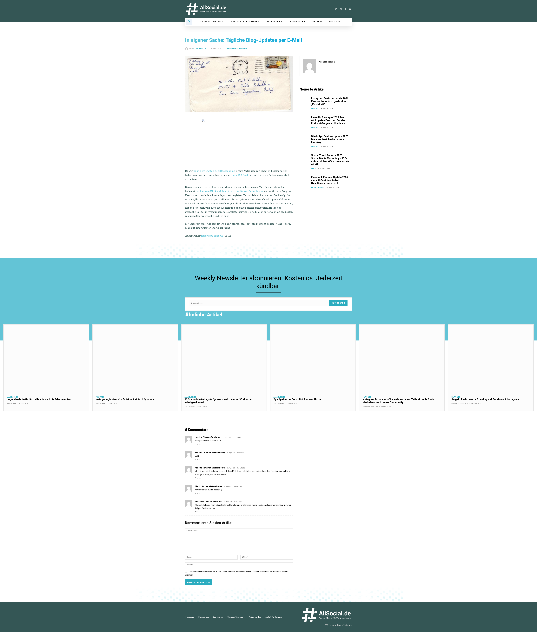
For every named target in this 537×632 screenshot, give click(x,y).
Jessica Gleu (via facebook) (208, 437)
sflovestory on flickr (212, 235)
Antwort (197, 444)
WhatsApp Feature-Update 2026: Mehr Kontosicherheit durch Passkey (330, 139)
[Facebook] (345, 9)
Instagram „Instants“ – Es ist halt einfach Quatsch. (125, 399)
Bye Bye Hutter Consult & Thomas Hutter (298, 399)
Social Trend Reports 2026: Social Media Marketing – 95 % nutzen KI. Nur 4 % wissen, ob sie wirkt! (330, 160)
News (313, 168)
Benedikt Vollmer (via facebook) (210, 452)
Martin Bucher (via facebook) (208, 486)
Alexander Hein (368, 406)
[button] (189, 22)
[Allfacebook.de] (187, 48)
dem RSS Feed (240, 175)
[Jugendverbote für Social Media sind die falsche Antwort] (46, 359)
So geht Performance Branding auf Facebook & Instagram (485, 399)
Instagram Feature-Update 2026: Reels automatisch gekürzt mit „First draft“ (330, 101)
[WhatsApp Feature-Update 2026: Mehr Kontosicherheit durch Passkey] (305, 138)
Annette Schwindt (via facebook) (210, 468)
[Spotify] (350, 9)
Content (314, 109)
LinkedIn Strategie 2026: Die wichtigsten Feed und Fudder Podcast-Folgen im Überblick (328, 120)
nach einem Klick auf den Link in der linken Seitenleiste (229, 191)
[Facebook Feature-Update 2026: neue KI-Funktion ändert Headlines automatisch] (305, 179)
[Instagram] (340, 9)
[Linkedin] (336, 9)
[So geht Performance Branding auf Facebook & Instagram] (490, 359)
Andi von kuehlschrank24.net (208, 502)
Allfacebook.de (199, 48)
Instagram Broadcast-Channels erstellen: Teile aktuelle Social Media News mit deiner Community (398, 401)
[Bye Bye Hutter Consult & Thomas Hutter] (312, 359)
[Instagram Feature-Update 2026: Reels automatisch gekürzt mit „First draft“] (305, 100)
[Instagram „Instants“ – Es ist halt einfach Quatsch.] (135, 359)
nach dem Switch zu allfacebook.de (214, 170)
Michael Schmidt (457, 403)
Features (243, 48)
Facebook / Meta (317, 187)
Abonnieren (338, 303)
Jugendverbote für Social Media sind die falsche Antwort (40, 399)
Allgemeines (232, 48)
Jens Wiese (11, 403)
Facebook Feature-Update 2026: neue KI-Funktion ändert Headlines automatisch (329, 180)
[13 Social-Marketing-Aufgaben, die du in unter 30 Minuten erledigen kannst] (224, 359)
